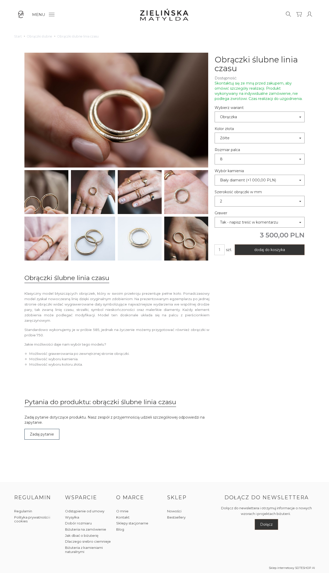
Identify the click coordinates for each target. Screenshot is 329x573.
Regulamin (23, 511)
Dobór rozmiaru (78, 523)
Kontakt (123, 517)
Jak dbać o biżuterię (81, 535)
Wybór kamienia (229, 171)
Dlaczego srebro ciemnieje (88, 541)
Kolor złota (224, 128)
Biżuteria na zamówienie (85, 529)
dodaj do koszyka (269, 249)
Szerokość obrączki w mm (238, 192)
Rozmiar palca (227, 149)
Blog (120, 529)
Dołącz (266, 524)
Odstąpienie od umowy (84, 511)
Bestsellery (176, 517)
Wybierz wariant (229, 107)
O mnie (122, 511)
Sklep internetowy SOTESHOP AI (292, 568)
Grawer (221, 213)
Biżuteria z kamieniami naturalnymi (84, 550)
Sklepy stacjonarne (132, 523)
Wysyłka (72, 517)
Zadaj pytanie (42, 434)
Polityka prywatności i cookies (32, 519)
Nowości (174, 511)
